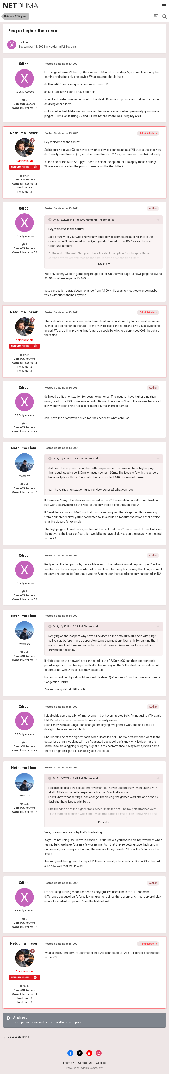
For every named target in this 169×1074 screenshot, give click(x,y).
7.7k (26, 484)
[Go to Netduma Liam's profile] (24, 462)
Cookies (101, 1063)
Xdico (26, 42)
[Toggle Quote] (50, 219)
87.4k (25, 175)
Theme (68, 1063)
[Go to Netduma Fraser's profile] (24, 147)
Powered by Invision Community (84, 1068)
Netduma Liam (23, 448)
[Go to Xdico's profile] (11, 44)
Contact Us (85, 1063)
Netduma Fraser (24, 133)
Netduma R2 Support (62, 46)
